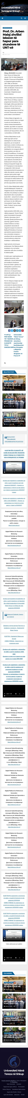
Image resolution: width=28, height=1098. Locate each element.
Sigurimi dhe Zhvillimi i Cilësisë (14, 1092)
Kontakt (22, 1094)
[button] (21, 18)
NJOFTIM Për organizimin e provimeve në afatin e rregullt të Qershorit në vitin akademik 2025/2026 (14, 898)
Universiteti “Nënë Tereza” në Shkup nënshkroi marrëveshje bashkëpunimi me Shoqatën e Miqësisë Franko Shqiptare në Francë (19, 345)
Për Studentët (21, 1086)
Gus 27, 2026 (8, 1006)
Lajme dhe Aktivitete (8, 1094)
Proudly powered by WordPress (9, 1080)
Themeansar (14, 1082)
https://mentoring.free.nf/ (14, 545)
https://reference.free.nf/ (14, 568)
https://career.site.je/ (14, 525)
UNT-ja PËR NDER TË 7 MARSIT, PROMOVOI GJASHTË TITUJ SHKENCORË (9, 341)
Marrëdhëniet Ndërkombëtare (18, 1089)
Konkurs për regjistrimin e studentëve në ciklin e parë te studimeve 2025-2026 (14, 652)
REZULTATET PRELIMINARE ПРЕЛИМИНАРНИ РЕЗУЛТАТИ (14, 439)
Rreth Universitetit (11, 1084)
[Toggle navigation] (25, 18)
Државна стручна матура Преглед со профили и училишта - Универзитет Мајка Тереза (14, 628)
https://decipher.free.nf (14, 592)
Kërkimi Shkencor (7, 1089)
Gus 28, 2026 (8, 989)
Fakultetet (19, 1084)
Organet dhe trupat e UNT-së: (10, 1086)
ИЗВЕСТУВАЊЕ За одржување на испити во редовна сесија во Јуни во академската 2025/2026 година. (14, 905)
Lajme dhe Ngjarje (7, 27)
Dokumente (16, 1094)
